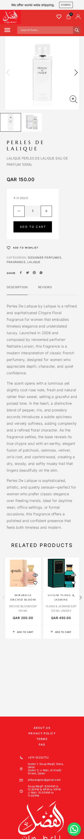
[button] (7, 30)
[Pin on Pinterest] (34, 273)
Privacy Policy (42, 733)
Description (17, 287)
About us (42, 727)
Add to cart (33, 226)
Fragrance (16, 262)
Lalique (33, 262)
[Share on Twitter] (27, 273)
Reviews (45, 287)
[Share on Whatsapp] (41, 273)
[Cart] (68, 16)
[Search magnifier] (77, 30)
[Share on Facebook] (20, 273)
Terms (42, 739)
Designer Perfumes (44, 257)
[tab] (17, 290)
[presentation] (8, 73)
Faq (42, 744)
